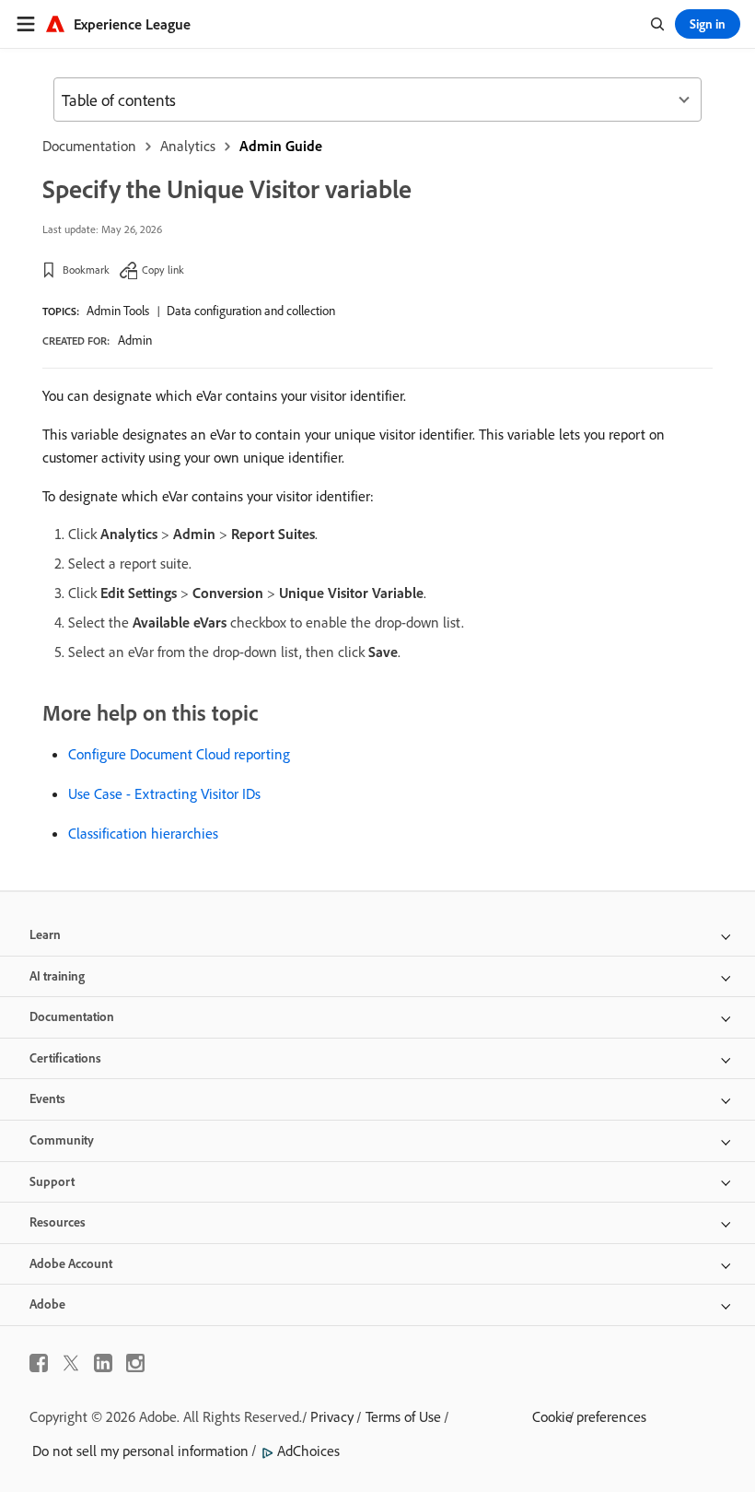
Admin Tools (118, 310)
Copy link (163, 269)
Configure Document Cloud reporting (179, 754)
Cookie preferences (589, 1416)
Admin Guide (280, 145)
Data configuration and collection (251, 310)
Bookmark (86, 269)
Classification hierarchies (143, 833)
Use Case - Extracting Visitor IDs (164, 793)
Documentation (89, 145)
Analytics (187, 145)
